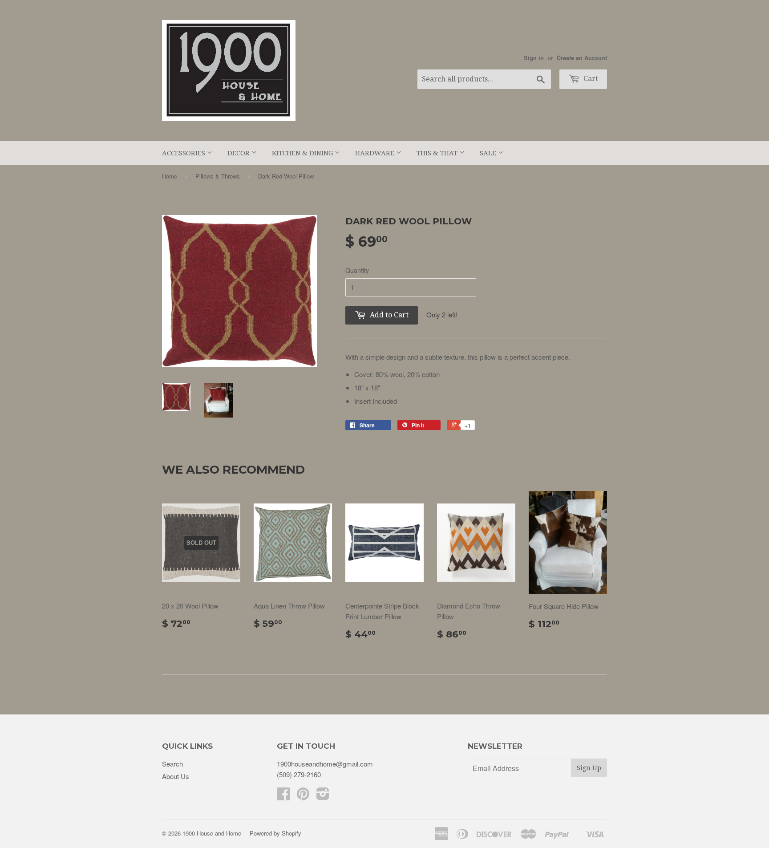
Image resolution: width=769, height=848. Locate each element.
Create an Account (582, 58)
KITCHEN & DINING (303, 153)
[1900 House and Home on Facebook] (283, 796)
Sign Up (589, 767)
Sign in (534, 58)
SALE (489, 153)
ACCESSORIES (184, 153)
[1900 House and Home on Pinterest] (303, 796)
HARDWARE (375, 153)
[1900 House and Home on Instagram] (323, 796)
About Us (175, 776)
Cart (590, 78)
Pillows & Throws (217, 176)
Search (172, 763)
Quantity (357, 270)
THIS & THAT (438, 153)
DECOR (239, 153)
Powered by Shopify (275, 833)
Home (169, 176)
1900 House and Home (211, 833)
